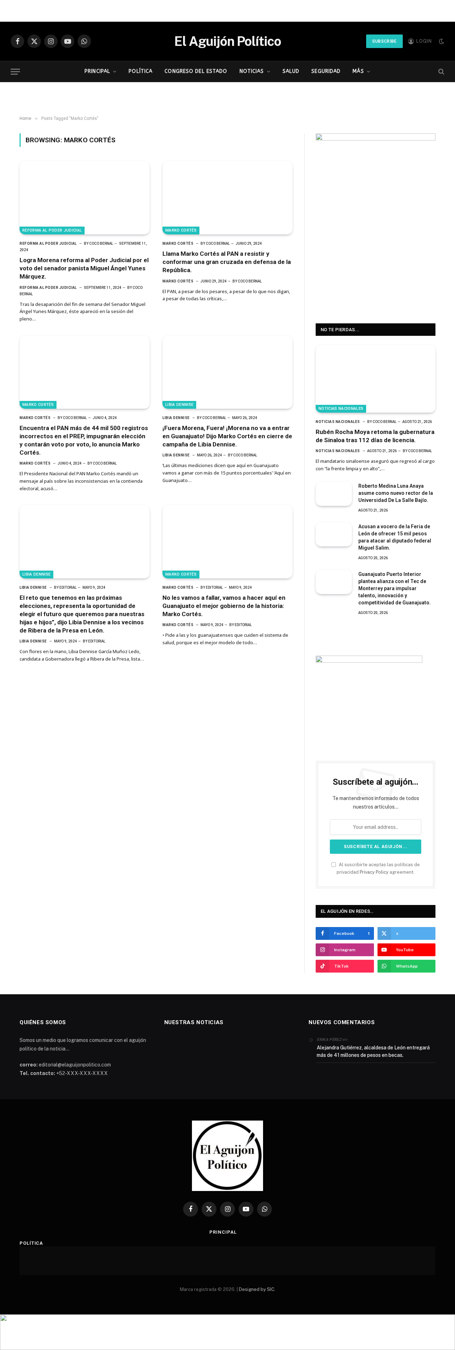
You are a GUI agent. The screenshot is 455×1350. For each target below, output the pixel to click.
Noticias (252, 71)
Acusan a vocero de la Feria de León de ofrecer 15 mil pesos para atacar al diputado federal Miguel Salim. (394, 537)
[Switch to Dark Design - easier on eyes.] (440, 41)
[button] (227, 1332)
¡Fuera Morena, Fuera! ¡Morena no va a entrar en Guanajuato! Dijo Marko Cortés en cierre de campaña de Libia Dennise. (227, 436)
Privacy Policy (374, 872)
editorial (67, 587)
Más (358, 71)
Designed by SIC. (257, 1289)
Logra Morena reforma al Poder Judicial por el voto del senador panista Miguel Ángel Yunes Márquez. (84, 268)
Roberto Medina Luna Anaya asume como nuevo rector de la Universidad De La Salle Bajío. (395, 493)
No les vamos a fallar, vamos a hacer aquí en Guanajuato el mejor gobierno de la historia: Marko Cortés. (223, 606)
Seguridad (326, 71)
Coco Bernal (101, 243)
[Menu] (15, 72)
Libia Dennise (179, 404)
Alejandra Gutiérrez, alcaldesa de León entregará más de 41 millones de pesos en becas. (373, 1051)
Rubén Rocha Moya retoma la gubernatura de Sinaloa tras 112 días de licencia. (375, 436)
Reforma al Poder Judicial (52, 230)
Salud (291, 71)
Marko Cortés (181, 230)
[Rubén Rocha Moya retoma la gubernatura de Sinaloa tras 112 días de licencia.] (375, 379)
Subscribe (384, 41)
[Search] (440, 72)
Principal (97, 71)
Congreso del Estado (196, 71)
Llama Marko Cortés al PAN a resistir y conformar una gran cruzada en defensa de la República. (226, 262)
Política (140, 71)
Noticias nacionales (340, 408)
